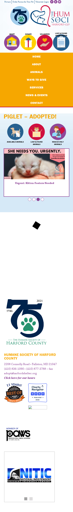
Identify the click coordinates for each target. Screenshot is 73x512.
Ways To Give (36, 80)
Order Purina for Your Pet (23, 2)
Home (36, 56)
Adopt (12, 34)
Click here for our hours (19, 378)
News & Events (37, 95)
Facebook (52, 1)
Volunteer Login (42, 2)
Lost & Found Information (61, 34)
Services (36, 87)
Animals (36, 72)
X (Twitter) (55, 1)
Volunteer (45, 34)
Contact (36, 103)
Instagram (59, 1)
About (36, 64)
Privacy (7, 2)
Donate (28, 34)
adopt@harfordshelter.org (20, 373)
